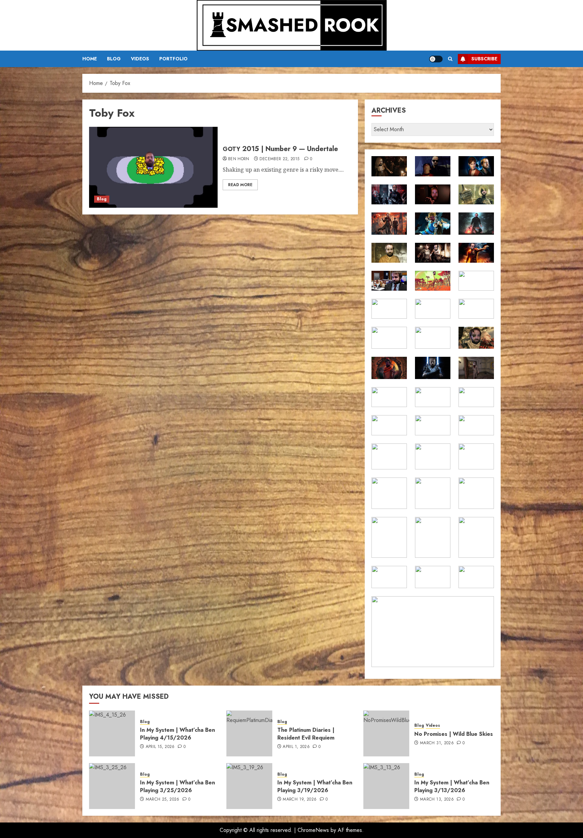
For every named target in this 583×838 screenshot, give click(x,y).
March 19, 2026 (299, 799)
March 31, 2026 (437, 743)
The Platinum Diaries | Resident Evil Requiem (305, 733)
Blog (114, 58)
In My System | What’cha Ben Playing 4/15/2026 (177, 733)
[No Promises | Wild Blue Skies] (386, 733)
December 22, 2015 (279, 159)
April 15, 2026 (160, 747)
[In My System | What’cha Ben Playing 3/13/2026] (386, 786)
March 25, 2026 (162, 799)
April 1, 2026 (296, 747)
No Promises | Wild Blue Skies (453, 734)
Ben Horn (238, 159)
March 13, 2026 (437, 799)
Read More (240, 185)
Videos (140, 58)
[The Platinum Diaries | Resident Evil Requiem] (249, 733)
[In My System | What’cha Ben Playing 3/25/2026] (112, 786)
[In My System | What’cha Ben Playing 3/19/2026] (249, 786)
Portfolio (173, 58)
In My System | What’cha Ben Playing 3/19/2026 (314, 786)
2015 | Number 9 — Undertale (280, 149)
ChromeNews (313, 830)
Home (89, 58)
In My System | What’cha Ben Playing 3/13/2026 (451, 786)
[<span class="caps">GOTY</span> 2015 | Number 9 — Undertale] (153, 167)
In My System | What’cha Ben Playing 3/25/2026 (177, 786)
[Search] (450, 58)
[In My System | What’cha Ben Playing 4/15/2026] (112, 733)
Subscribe (484, 58)
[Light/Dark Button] (436, 59)
